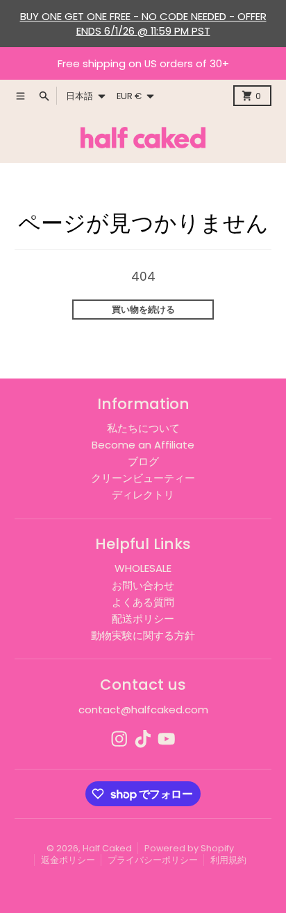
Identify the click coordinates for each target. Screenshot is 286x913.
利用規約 (228, 860)
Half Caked (107, 848)
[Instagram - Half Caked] (119, 739)
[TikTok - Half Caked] (143, 739)
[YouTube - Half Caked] (167, 739)
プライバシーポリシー (153, 860)
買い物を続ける (143, 309)
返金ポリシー (68, 860)
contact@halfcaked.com (143, 709)
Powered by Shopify (189, 848)
